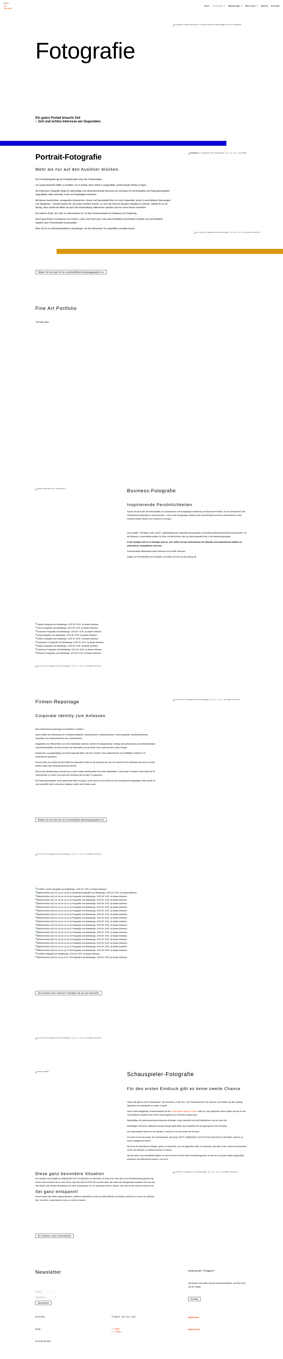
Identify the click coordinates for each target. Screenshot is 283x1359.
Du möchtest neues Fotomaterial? (54, 1236)
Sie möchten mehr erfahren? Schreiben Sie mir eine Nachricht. (68, 993)
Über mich (250, 6)
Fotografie (217, 6)
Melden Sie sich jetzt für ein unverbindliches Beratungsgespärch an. (71, 272)
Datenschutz (194, 1329)
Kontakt (275, 6)
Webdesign (234, 6)
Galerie (264, 6)
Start (206, 6)
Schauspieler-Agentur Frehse (184, 1111)
